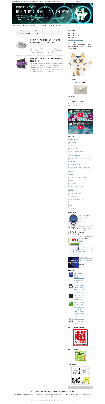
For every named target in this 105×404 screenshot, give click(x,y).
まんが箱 (70, 171)
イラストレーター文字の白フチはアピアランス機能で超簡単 (85, 249)
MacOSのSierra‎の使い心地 (76, 199)
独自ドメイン (56, 65)
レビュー (70, 145)
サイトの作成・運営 (74, 164)
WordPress (33, 47)
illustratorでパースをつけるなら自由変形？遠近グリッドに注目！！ (85, 228)
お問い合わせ (59, 25)
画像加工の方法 (72, 161)
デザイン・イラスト (74, 148)
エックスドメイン (40, 47)
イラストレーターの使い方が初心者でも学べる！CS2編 (85, 239)
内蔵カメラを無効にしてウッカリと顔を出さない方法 (85, 217)
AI (68, 202)
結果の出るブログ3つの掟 (75, 186)
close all (76, 139)
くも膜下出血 (72, 208)
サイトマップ (51, 25)
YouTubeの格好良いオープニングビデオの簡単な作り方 (85, 260)
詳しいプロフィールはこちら (75, 40)
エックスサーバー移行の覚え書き (78, 177)
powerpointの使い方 (41, 25)
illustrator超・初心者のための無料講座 (79, 167)
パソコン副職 (72, 183)
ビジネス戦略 (72, 196)
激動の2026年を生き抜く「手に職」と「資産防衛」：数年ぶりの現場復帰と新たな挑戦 (79, 278)
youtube (70, 174)
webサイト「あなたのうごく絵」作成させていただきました (79, 321)
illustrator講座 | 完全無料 (29, 25)
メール (76, 82)
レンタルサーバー (48, 47)
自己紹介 (19, 25)
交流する (70, 190)
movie (70, 205)
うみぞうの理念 (72, 142)
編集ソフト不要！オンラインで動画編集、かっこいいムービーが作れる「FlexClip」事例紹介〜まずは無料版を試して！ (79, 309)
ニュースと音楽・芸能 (74, 193)
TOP (14, 25)
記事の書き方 (72, 180)
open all (70, 139)
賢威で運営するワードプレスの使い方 (46, 45)
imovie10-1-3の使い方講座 (76, 151)
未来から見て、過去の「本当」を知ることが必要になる (79, 297)
